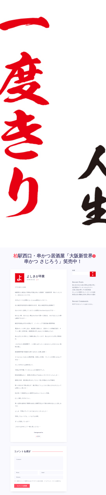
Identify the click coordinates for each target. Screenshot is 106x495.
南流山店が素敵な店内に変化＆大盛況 (83, 294)
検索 (73, 270)
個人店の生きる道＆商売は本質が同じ (83, 285)
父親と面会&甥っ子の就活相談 (81, 290)
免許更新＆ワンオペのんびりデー (82, 287)
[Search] (94, 256)
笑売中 (38, 436)
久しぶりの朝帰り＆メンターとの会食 (83, 292)
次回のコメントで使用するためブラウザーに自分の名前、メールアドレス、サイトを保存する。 (39, 481)
